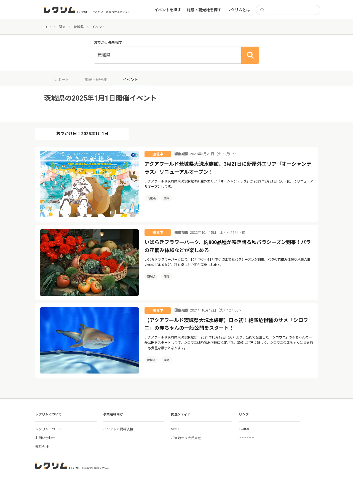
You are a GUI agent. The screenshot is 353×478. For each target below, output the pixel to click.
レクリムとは (238, 10)
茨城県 (151, 198)
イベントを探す (167, 10)
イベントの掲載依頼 (118, 429)
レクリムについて (48, 429)
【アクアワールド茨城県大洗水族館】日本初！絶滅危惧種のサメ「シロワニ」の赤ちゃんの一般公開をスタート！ (226, 324)
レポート (61, 79)
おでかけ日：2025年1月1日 (82, 133)
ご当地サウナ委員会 (186, 438)
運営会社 (42, 447)
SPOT (175, 429)
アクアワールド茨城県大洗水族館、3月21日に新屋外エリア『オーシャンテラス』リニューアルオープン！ (228, 168)
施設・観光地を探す (204, 10)
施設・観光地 (96, 79)
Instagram (247, 438)
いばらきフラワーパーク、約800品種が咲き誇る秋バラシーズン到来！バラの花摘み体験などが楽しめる (228, 246)
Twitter (244, 429)
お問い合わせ (45, 438)
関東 (166, 198)
